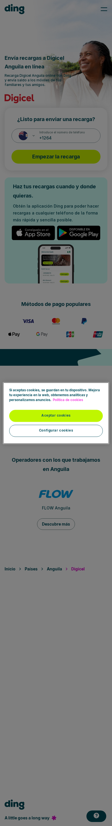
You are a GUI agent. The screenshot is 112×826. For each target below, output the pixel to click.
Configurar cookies (56, 430)
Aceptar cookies (56, 415)
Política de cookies (68, 400)
